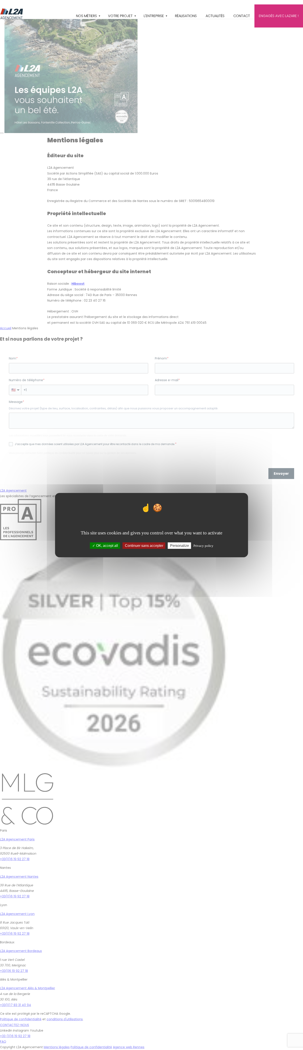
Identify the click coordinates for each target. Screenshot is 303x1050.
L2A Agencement (11, 13)
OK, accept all (106, 545)
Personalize (179, 545)
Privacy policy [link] (203, 545)
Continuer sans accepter (144, 545)
